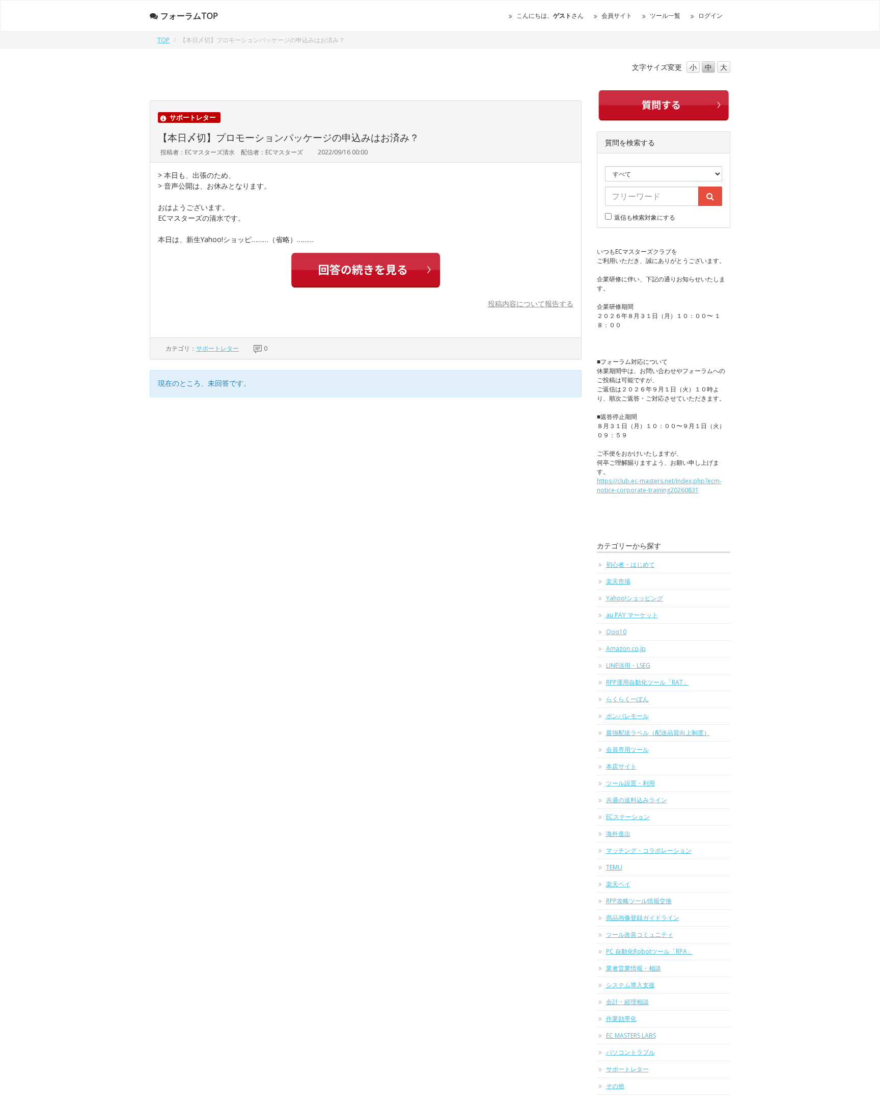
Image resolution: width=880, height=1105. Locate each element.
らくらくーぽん (627, 699)
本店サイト (621, 766)
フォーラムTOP (189, 15)
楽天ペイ (618, 884)
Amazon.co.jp (626, 648)
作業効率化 (621, 1018)
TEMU (614, 867)
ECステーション (628, 816)
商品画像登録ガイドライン (642, 917)
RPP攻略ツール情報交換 (639, 901)
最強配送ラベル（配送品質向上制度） (658, 732)
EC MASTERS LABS (631, 1035)
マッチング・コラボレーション (649, 850)
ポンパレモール (627, 716)
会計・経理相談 (627, 1001)
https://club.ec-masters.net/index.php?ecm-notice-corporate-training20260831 (659, 485)
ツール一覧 (665, 15)
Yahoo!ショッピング (634, 598)
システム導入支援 (630, 985)
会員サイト (616, 15)
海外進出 (618, 833)
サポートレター (217, 348)
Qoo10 (616, 631)
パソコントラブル (630, 1052)
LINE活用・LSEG (628, 665)
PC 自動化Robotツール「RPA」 (649, 951)
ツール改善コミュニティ (639, 934)
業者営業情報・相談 (633, 968)
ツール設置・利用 (630, 783)
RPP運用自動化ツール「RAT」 (647, 682)
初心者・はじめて (630, 564)
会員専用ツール (627, 749)
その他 (615, 1086)
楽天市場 (618, 581)
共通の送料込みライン (636, 800)
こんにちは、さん (550, 15)
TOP (163, 40)
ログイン (710, 15)
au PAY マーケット (632, 615)
